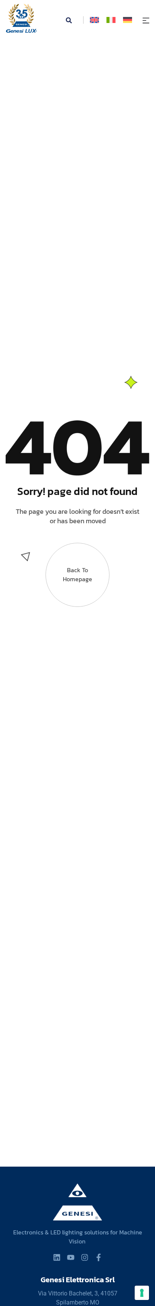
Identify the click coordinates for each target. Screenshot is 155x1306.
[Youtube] (71, 1257)
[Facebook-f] (98, 1257)
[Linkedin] (57, 1257)
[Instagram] (85, 1257)
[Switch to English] (94, 19)
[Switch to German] (127, 19)
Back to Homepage (77, 574)
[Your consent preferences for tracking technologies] (142, 1293)
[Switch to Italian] (111, 19)
